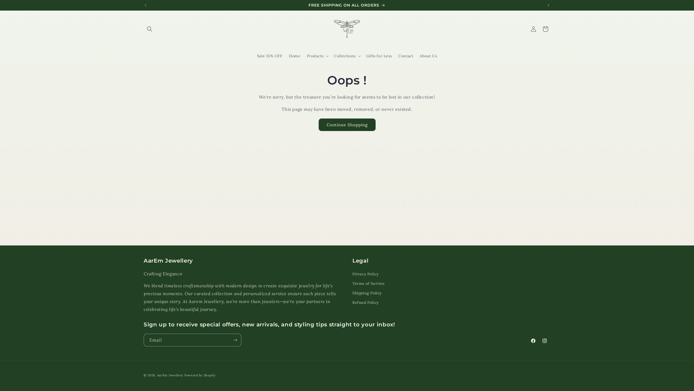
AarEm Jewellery (170, 375)
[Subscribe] (235, 340)
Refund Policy (365, 302)
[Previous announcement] (146, 5)
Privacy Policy (365, 273)
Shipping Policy (367, 293)
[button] (150, 29)
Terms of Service (368, 283)
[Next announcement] (548, 5)
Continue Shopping (347, 124)
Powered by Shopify (200, 375)
